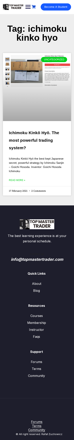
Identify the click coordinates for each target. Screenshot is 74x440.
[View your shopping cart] (34, 7)
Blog (36, 291)
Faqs (36, 337)
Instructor (36, 330)
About (36, 284)
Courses (36, 316)
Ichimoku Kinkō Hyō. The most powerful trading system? (34, 140)
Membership (36, 323)
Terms (36, 369)
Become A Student (55, 6)
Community (36, 376)
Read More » (17, 180)
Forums (36, 362)
